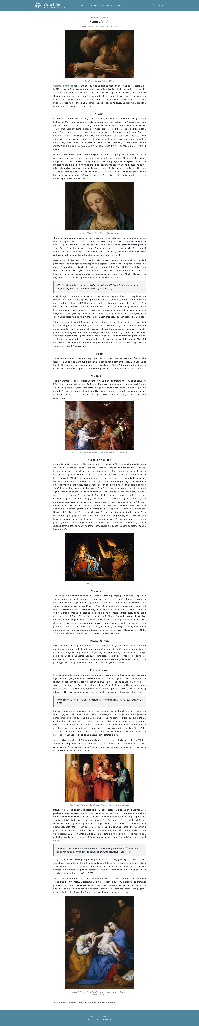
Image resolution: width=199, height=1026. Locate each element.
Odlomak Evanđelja (63, 86)
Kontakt (161, 5)
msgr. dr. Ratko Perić (90, 26)
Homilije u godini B (99, 17)
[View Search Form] (154, 5)
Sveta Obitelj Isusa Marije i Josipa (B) (100, 1002)
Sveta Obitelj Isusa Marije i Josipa (68, 1002)
